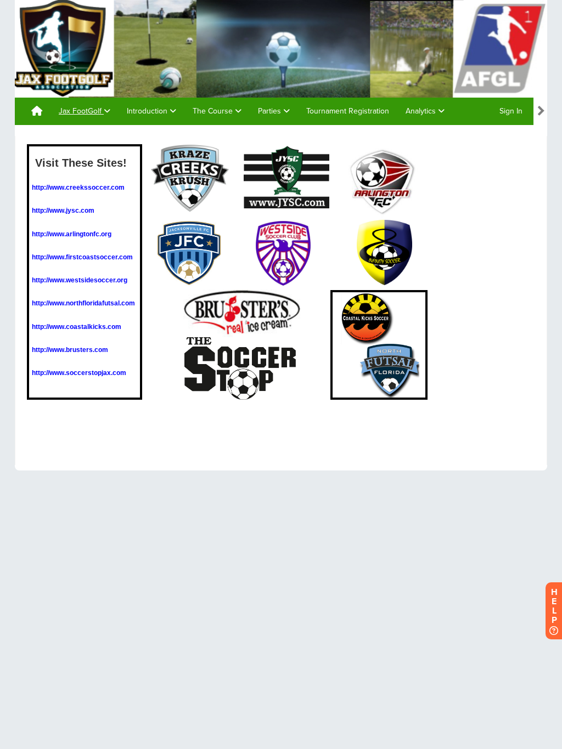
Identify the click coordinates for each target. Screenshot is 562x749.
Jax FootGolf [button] (81, 111)
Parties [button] (270, 111)
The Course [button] (214, 111)
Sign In (510, 111)
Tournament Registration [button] (347, 111)
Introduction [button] (148, 111)
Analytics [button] (422, 111)
